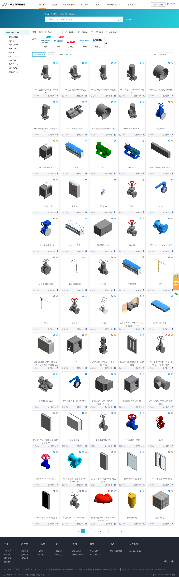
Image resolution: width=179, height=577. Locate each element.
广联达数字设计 (27, 569)
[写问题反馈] (171, 4)
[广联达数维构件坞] (14, 4)
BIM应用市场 (160, 569)
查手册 (40, 555)
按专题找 (24, 555)
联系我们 (7, 555)
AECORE (38, 569)
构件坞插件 (76, 551)
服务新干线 (57, 569)
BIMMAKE (94, 551)
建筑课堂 (149, 569)
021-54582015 (116, 551)
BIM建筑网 (88, 569)
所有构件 (24, 551)
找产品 (40, 551)
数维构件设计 (77, 555)
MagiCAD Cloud (96, 555)
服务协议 (7, 558)
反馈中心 (58, 551)
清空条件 (51, 54)
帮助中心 (58, 555)
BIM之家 (98, 569)
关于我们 (7, 551)
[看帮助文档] (174, 4)
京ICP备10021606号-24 (13, 575)
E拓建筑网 (125, 569)
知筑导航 (47, 569)
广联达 (16, 569)
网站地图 (7, 562)
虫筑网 (141, 569)
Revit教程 (107, 569)
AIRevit (134, 569)
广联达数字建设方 (70, 569)
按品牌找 (24, 558)
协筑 (80, 569)
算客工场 (116, 569)
